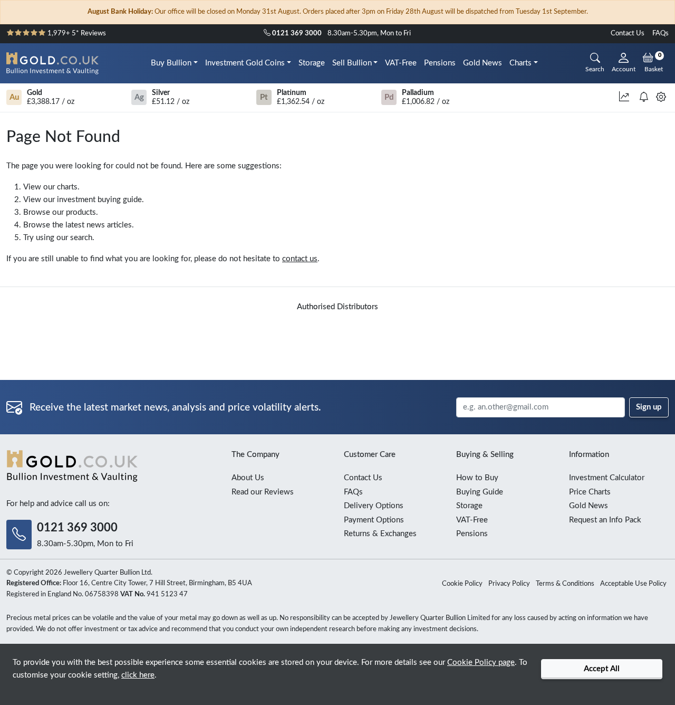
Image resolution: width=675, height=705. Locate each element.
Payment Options (374, 520)
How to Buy (477, 478)
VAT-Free (401, 63)
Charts (520, 63)
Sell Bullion (352, 63)
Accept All (602, 669)
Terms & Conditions (565, 583)
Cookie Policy (462, 583)
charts (67, 187)
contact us (299, 259)
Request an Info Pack (605, 520)
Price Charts (590, 492)
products (81, 212)
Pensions (440, 63)
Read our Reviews (263, 492)
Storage (311, 63)
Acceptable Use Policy (633, 583)
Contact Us (627, 33)
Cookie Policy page (481, 662)
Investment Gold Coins (245, 63)
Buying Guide (479, 492)
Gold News (482, 63)
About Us (248, 478)
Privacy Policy (509, 583)
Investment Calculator (606, 478)
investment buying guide (99, 200)
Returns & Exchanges (380, 534)
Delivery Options (373, 506)
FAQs (660, 33)
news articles (109, 225)
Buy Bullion (171, 63)
